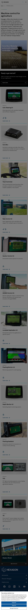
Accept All (14, 602)
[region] (14, 600)
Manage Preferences (14, 608)
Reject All (14, 605)
